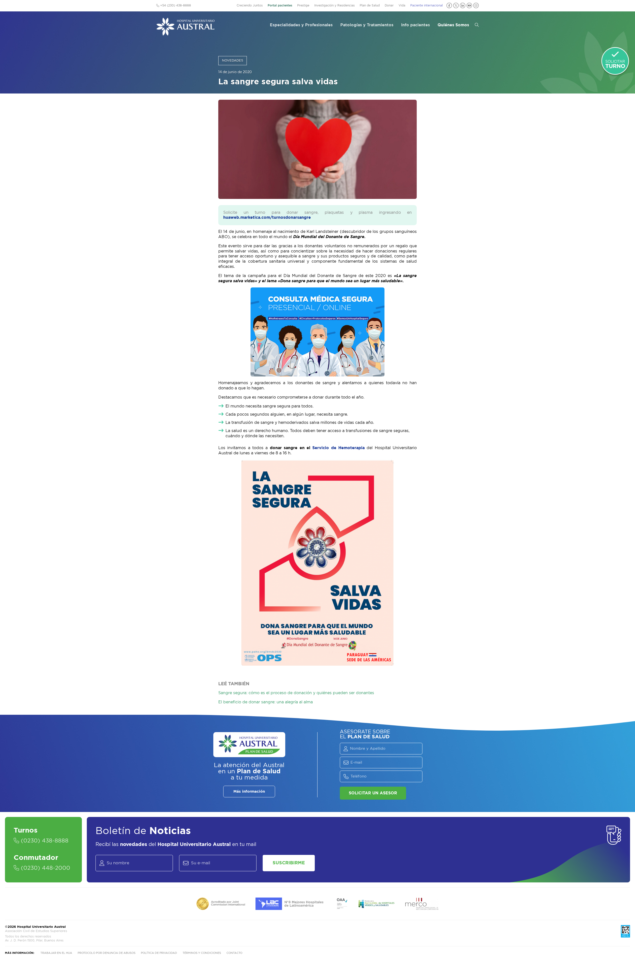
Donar (389, 5)
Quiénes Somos (453, 25)
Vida (402, 5)
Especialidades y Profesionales (301, 25)
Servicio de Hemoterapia (338, 448)
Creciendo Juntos (250, 5)
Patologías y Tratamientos (366, 25)
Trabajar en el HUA (56, 953)
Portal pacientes (280, 5)
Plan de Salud (370, 5)
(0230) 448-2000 (44, 868)
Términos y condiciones (202, 953)
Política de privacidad (159, 953)
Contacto (234, 953)
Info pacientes (415, 25)
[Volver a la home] (185, 33)
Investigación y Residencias (334, 5)
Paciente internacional (426, 5)
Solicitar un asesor (373, 793)
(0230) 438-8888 (43, 840)
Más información (249, 791)
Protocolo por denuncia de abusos (106, 953)
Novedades (232, 60)
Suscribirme (289, 863)
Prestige (303, 5)
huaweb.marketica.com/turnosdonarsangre (267, 217)
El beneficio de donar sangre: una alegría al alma (265, 702)
